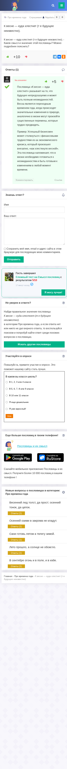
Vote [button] (9, 416)
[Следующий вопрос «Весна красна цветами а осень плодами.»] (62, 17)
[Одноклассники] (63, 57)
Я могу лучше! (53, 292)
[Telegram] (55, 57)
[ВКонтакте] (59, 57)
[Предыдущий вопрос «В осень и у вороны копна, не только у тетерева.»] (56, 17)
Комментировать (24, 180)
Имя (6, 204)
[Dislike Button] (25, 57)
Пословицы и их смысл (32, 446)
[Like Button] (6, 57)
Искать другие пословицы (34, 344)
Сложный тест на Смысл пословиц (38, 277)
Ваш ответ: (10, 216)
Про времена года (17, 17)
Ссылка (58, 180)
